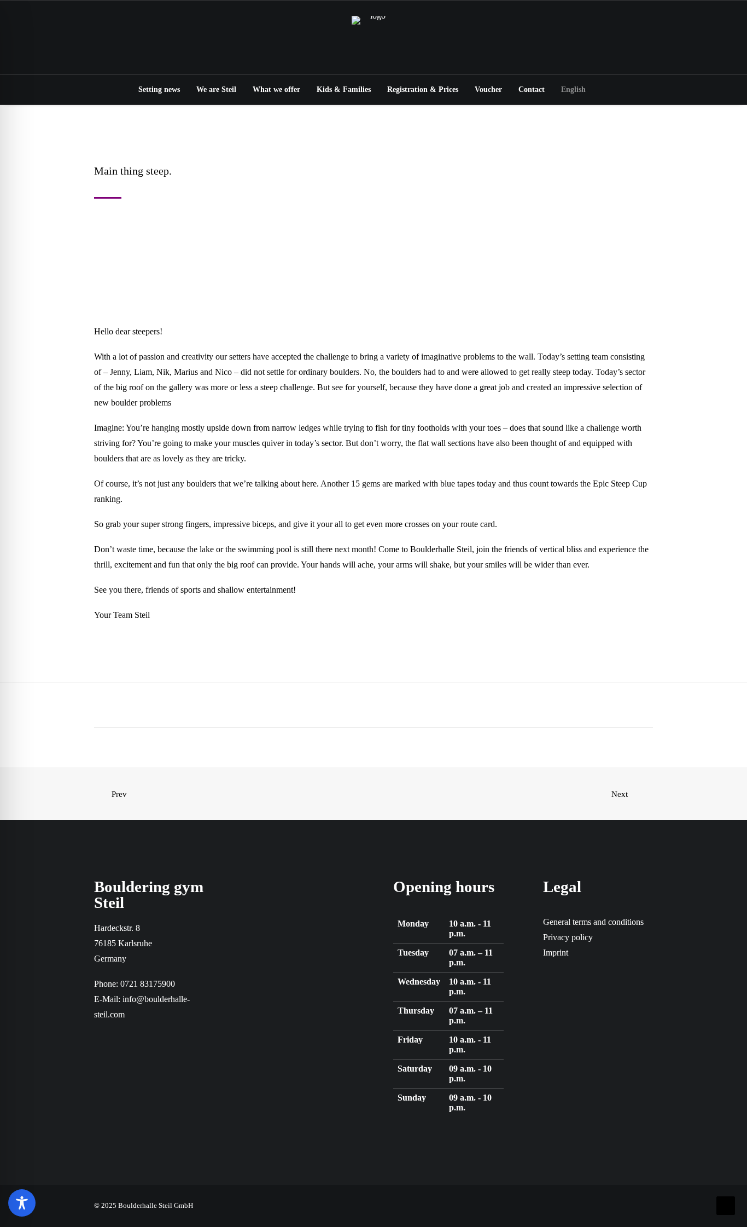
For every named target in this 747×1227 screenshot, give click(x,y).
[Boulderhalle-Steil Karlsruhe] (373, 38)
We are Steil (216, 89)
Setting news (159, 89)
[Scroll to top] (725, 1204)
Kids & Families (344, 89)
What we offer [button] (276, 89)
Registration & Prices (422, 89)
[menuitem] (159, 90)
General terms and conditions (593, 922)
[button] (610, 90)
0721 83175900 (147, 983)
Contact (531, 89)
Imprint (555, 952)
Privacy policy (568, 937)
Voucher (488, 89)
